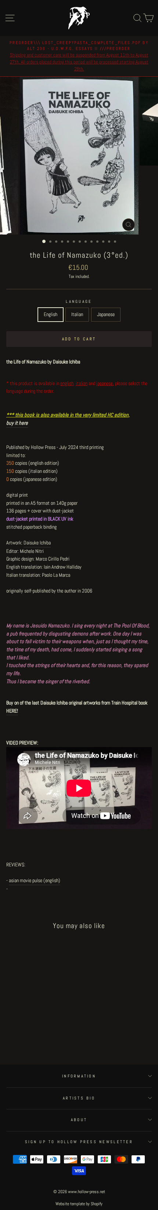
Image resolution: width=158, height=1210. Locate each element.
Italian (77, 314)
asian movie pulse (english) (34, 880)
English (50, 314)
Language (79, 301)
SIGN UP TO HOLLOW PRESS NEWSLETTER (79, 1141)
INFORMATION (79, 1076)
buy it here (17, 423)
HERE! (12, 710)
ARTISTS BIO (79, 1098)
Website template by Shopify (79, 1204)
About (79, 1119)
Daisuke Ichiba (37, 542)
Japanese (106, 314)
